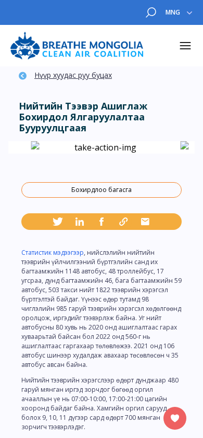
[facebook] (101, 221)
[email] (145, 221)
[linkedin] (79, 221)
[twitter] (57, 221)
